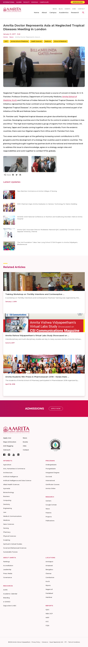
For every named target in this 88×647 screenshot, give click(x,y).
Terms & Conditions (74, 642)
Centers (48, 501)
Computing (7, 500)
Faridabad (49, 593)
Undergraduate (51, 464)
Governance (7, 577)
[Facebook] (4, 455)
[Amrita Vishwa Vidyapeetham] (12, 10)
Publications (50, 520)
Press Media (7, 573)
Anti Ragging (8, 446)
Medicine (48, 41)
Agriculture (7, 464)
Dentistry (6, 504)
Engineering (7, 508)
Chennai (48, 573)
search (83, 12)
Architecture (7, 472)
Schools (34, 2)
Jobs (74, 9)
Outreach (6, 450)
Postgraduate (51, 468)
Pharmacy (6, 532)
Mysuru (48, 585)
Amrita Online (50, 488)
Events (67, 9)
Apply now (7, 438)
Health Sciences (36, 41)
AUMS (5, 590)
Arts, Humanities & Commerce (14, 468)
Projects (49, 516)
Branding (6, 598)
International (8, 2)
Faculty (26, 2)
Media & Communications (12, 516)
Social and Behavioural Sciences (14, 548)
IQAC (47, 609)
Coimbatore (50, 577)
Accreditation (8, 565)
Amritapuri (49, 561)
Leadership (7, 569)
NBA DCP (49, 613)
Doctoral (49, 476)
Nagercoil (49, 589)
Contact (81, 9)
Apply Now (56, 408)
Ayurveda (6, 488)
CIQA (47, 625)
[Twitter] (9, 455)
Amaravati (49, 565)
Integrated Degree (52, 472)
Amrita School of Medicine (19, 41)
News (55, 9)
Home (5, 37)
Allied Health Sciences (11, 484)
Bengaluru (49, 569)
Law (4, 512)
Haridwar (49, 597)
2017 (6, 41)
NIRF (47, 617)
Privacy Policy (36, 642)
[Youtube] (14, 454)
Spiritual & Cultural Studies (12, 544)
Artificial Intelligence (10, 476)
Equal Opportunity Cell (56, 642)
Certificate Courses (52, 484)
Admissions (78, 2)
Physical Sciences (9, 536)
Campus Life (44, 2)
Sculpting (6, 540)
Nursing (6, 528)
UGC (47, 621)
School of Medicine (60, 41)
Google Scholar (51, 505)
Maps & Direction (9, 442)
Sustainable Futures (10, 552)
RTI (66, 642)
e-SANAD (6, 602)
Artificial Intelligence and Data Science (17, 480)
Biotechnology (8, 492)
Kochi (48, 581)
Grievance (45, 642)
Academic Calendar (10, 594)
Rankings (6, 561)
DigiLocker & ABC (9, 605)
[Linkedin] (18, 455)
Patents (48, 513)
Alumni (18, 2)
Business (6, 496)
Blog (61, 9)
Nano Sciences (8, 524)
